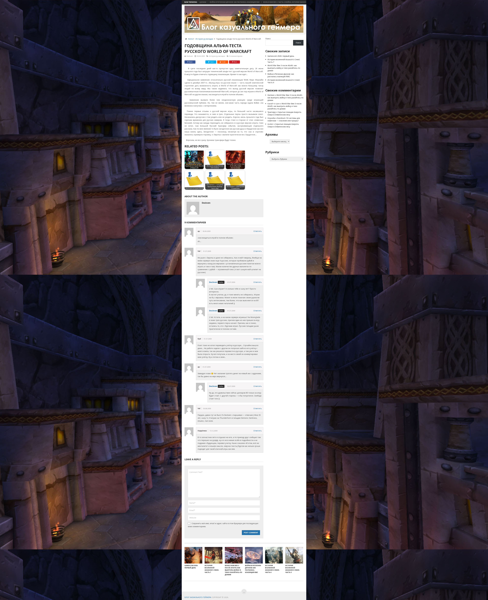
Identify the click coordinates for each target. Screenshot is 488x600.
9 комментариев (235, 56)
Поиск (268, 38)
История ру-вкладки (217, 56)
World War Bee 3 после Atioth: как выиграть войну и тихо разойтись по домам (284, 68)
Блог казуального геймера (198, 597)
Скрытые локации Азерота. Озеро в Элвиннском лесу (285, 113)
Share (191, 62)
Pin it (235, 62)
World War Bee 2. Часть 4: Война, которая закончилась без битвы (200, 2)
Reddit (224, 62)
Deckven (189, 56)
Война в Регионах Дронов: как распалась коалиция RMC (281, 75)
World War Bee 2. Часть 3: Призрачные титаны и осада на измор (260, 2)
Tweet (212, 62)
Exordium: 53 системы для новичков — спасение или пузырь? (284, 119)
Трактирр (272, 112)
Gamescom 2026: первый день (281, 56)
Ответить (257, 231)
